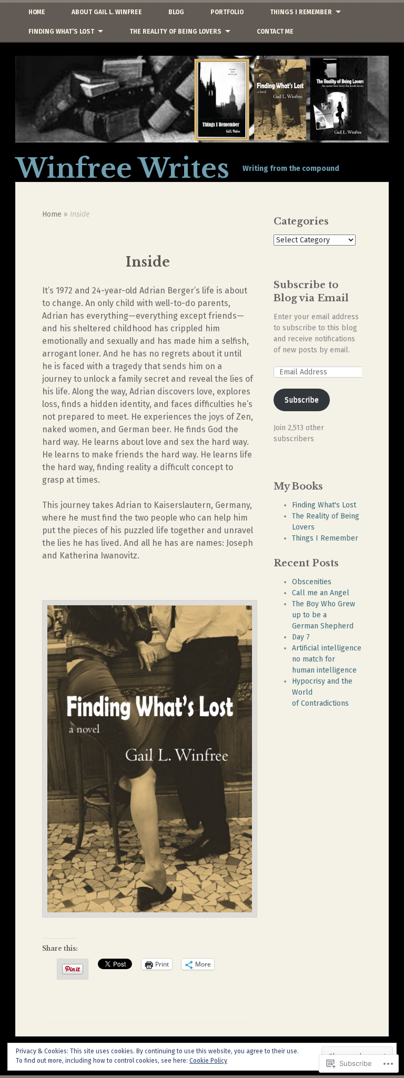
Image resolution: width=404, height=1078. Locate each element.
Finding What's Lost (324, 505)
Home (36, 12)
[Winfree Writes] (202, 99)
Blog (176, 12)
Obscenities (311, 581)
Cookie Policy (208, 1060)
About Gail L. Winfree (107, 12)
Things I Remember (301, 12)
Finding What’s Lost (61, 31)
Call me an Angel (320, 592)
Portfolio (227, 12)
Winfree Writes (122, 168)
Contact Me (275, 31)
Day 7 (301, 637)
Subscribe (302, 399)
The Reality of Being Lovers (175, 31)
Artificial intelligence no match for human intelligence (326, 659)
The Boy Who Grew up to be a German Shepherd (323, 614)
